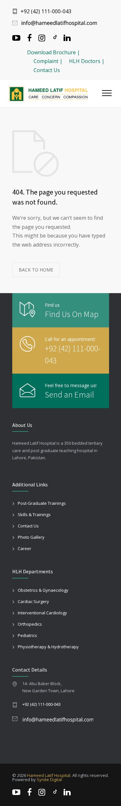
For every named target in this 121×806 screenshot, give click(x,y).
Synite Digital (49, 779)
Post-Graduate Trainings (42, 503)
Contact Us (47, 70)
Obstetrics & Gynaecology (43, 590)
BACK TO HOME (36, 270)
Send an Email (69, 394)
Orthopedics (30, 624)
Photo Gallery (31, 537)
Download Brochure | (53, 52)
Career (24, 548)
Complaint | (48, 61)
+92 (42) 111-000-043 (46, 11)
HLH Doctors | (87, 61)
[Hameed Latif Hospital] (55, 93)
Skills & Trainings (34, 514)
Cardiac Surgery (33, 601)
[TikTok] (54, 37)
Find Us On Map (71, 314)
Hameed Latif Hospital (48, 775)
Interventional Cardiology (42, 613)
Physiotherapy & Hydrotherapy (48, 647)
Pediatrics (27, 635)
